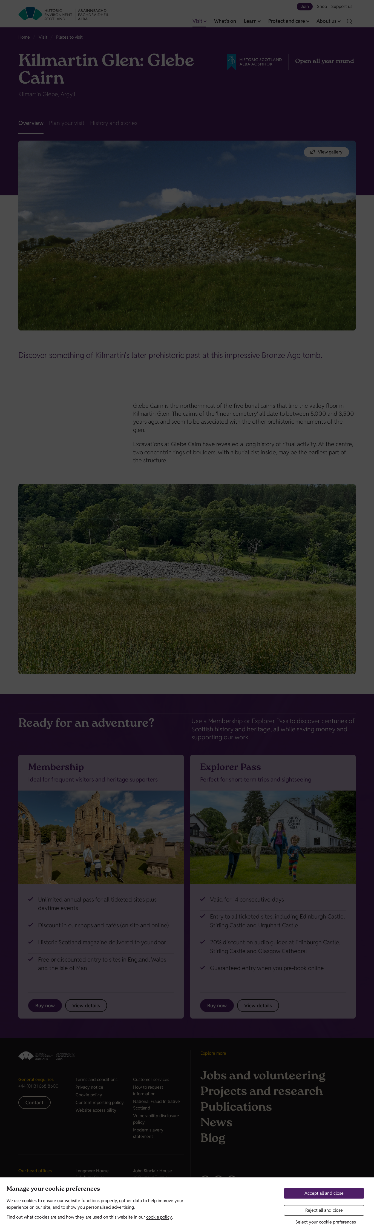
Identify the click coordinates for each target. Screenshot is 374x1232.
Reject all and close (324, 1210)
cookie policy (159, 1217)
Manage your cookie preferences (53, 1189)
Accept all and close (324, 1193)
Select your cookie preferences (325, 1222)
